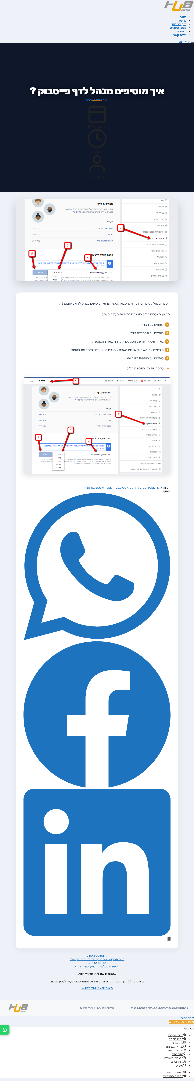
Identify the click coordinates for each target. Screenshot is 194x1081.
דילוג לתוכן (187, 1018)
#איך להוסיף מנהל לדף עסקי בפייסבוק (138, 487)
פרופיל (182, 20)
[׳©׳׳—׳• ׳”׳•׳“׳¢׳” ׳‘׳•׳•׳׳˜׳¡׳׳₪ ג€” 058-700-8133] (4, 1030)
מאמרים (181, 31)
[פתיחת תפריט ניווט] (192, 42)
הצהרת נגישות (87, 1008)
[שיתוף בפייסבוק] (97, 787)
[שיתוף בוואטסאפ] (97, 639)
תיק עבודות (179, 24)
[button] (181, 1022)
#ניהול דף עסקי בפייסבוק (99, 487)
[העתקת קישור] (169, 939)
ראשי (183, 17)
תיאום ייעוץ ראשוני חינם (97, 988)
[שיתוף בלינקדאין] (97, 935)
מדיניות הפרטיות (105, 1008)
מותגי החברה (178, 28)
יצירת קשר (179, 35)
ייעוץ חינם (182, 41)
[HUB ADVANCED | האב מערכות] (178, 10)
